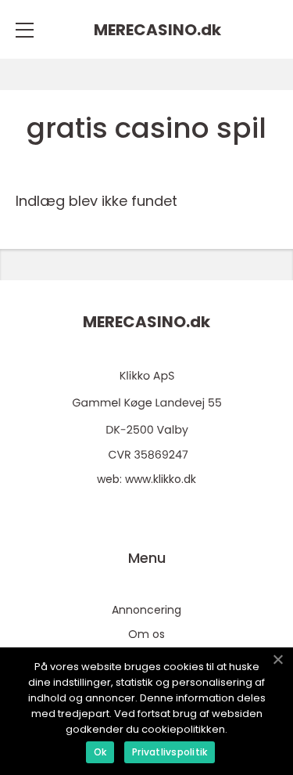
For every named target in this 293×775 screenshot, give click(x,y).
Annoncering (146, 610)
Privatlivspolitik (169, 752)
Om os (146, 634)
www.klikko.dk (160, 479)
